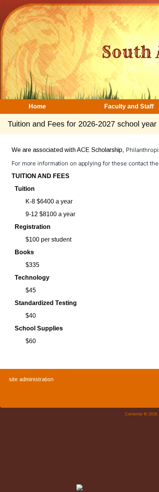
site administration (31, 379)
